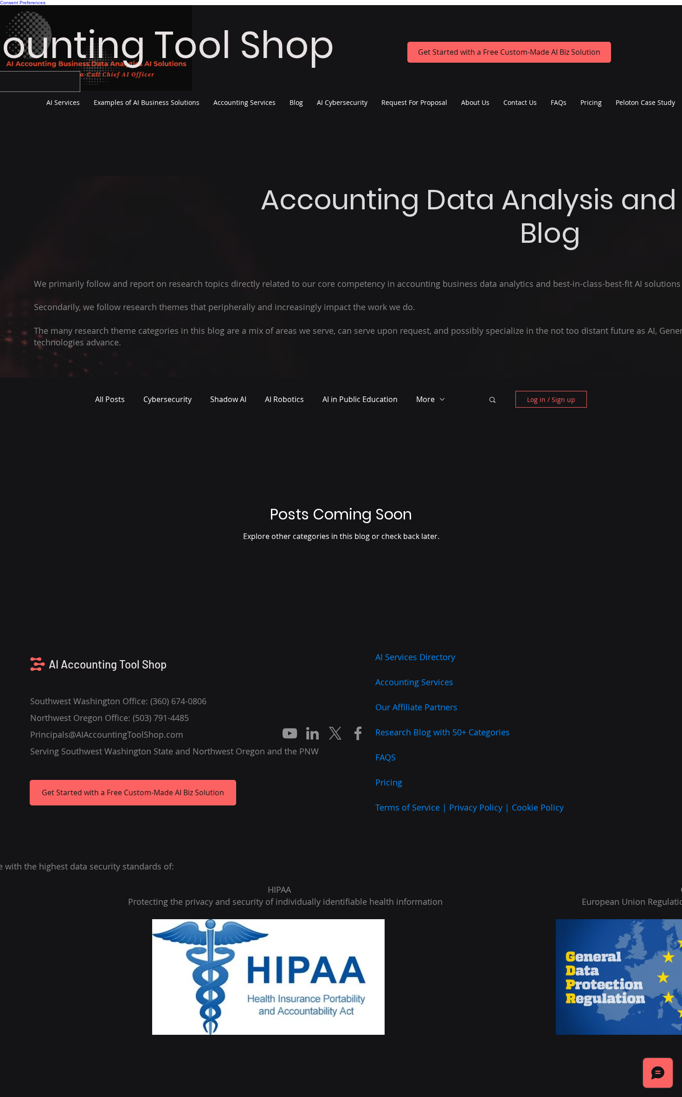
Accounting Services (414, 682)
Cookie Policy (538, 807)
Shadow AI (228, 399)
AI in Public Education (360, 399)
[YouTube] (290, 733)
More (425, 399)
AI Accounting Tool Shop (108, 664)
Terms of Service (407, 807)
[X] (335, 733)
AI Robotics (284, 399)
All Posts (110, 399)
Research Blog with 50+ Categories (442, 732)
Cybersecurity (167, 399)
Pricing (388, 782)
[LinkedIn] (312, 733)
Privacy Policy (475, 807)
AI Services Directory (415, 656)
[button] (492, 400)
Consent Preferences (22, 2)
